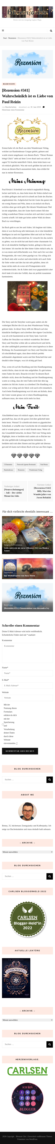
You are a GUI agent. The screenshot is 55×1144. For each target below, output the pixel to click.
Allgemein (8, 545)
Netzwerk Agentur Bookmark (26, 464)
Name (5, 667)
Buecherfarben (10, 107)
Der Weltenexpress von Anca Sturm (19, 576)
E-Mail (5, 680)
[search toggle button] (51, 31)
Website (5, 692)
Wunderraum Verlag (35, 470)
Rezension (9, 84)
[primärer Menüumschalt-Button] (3, 30)
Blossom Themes (45, 1136)
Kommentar (7, 640)
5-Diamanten (8, 464)
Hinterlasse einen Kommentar (13, 110)
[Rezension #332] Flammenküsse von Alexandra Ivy (26, 608)
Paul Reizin (44, 464)
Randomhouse (8, 470)
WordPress (33, 1139)
